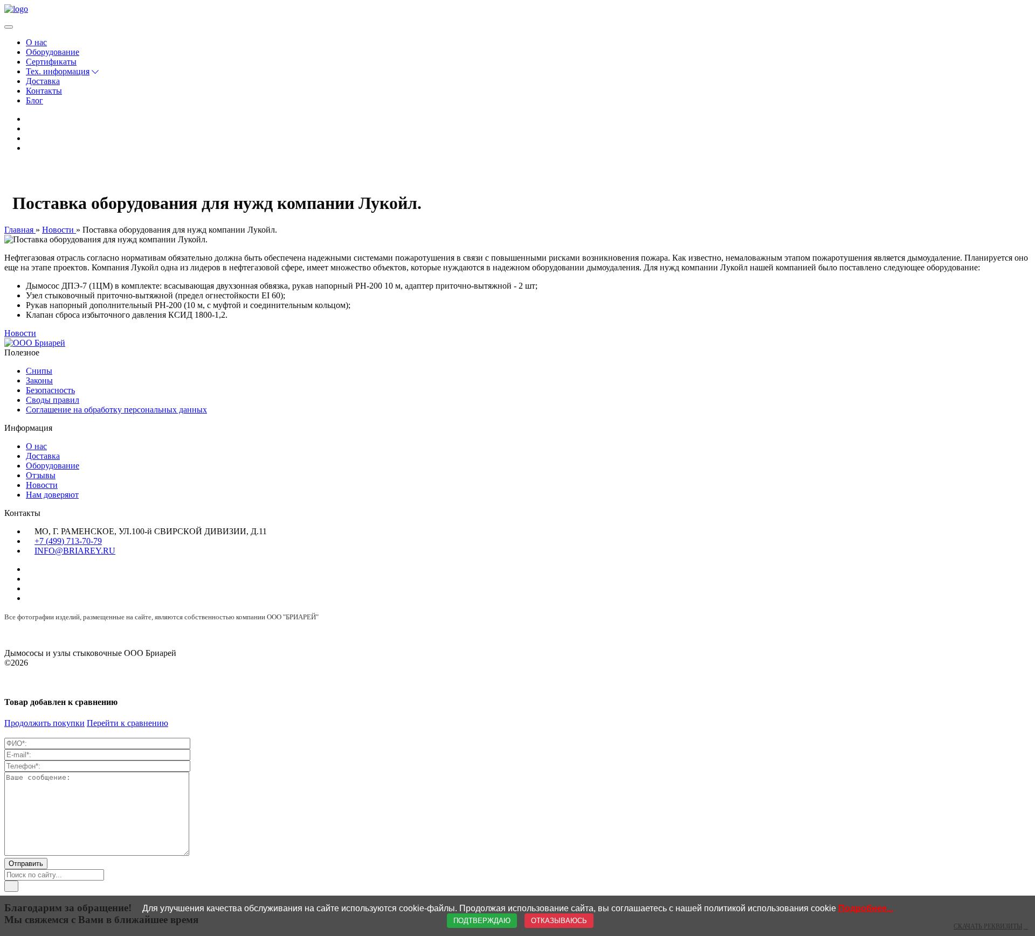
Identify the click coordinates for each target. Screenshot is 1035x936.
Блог (34, 100)
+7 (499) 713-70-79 (68, 541)
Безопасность (50, 390)
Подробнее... (865, 908)
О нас (36, 42)
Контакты (44, 90)
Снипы (39, 370)
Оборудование (52, 52)
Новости (20, 333)
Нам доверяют (52, 494)
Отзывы (41, 475)
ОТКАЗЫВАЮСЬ (559, 921)
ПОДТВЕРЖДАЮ (481, 921)
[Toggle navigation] (8, 27)
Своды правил (52, 399)
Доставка (43, 81)
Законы (39, 380)
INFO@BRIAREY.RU (74, 550)
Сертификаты (51, 61)
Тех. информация (57, 71)
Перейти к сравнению (127, 723)
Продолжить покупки (44, 723)
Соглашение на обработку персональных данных (116, 409)
